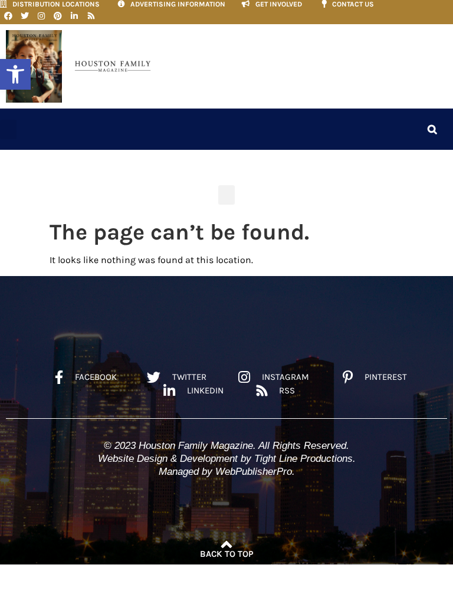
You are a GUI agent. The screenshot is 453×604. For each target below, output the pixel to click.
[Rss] (91, 16)
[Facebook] (8, 16)
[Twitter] (25, 16)
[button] (15, 74)
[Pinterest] (58, 16)
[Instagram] (41, 16)
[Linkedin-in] (74, 16)
